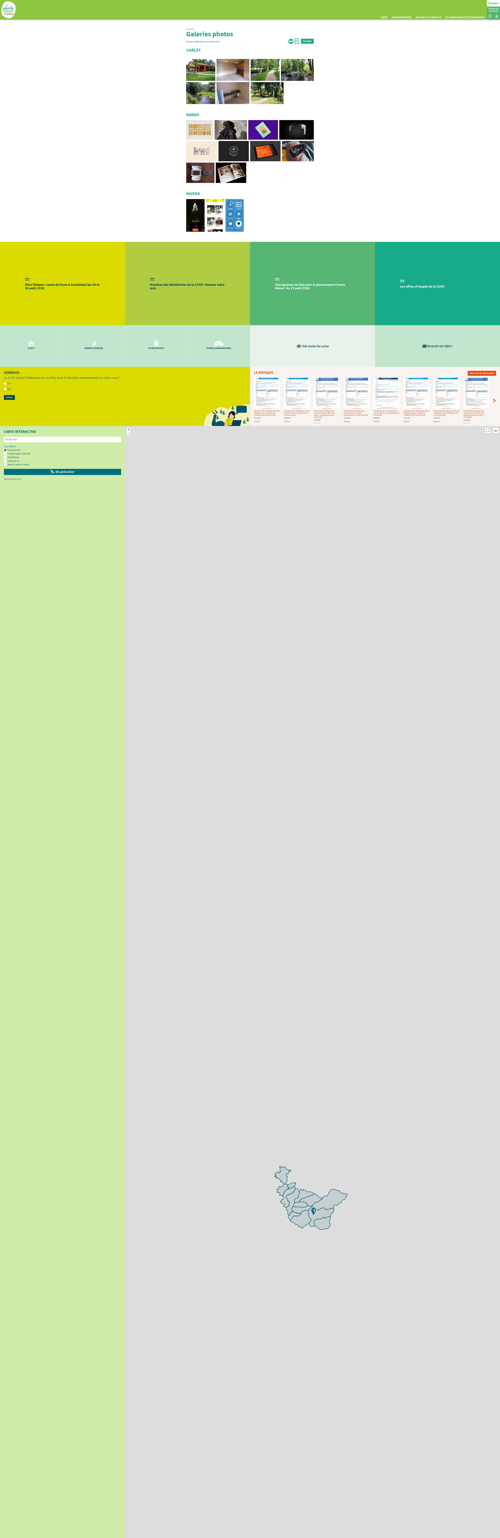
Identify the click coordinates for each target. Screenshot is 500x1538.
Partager (307, 41)
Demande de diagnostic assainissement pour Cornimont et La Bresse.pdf (356, 413)
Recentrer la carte (12, 479)
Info (27, 278)
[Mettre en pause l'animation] (226, 415)
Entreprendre (402, 17)
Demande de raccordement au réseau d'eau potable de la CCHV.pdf (386, 413)
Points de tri (13, 460)
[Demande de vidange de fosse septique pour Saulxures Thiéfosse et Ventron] (267, 394)
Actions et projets (428, 17)
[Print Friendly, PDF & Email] (293, 42)
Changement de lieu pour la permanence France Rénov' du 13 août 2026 (310, 286)
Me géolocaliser (65, 472)
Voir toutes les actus (315, 346)
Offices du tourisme (493, 10)
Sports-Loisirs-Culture (18, 464)
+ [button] (128, 429)
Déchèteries (13, 457)
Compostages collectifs (18, 453)
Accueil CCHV (13, 450)
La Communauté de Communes (465, 17)
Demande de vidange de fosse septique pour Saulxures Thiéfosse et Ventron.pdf (267, 413)
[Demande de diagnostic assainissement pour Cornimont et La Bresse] (357, 394)
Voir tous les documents (482, 373)
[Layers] (495, 430)
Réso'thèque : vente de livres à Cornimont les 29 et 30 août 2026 (62, 286)
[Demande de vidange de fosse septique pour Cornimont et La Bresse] (297, 394)
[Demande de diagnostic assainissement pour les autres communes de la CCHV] (327, 394)
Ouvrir (257, 421)
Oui (9, 383)
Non (9, 389)
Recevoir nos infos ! (440, 346)
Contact (493, 3)
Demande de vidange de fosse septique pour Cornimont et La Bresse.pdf (297, 413)
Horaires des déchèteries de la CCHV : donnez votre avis (187, 286)
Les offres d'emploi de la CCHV (422, 286)
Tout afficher (10, 446)
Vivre (384, 17)
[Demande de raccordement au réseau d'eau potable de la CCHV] (387, 394)
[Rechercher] (490, 16)
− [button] (128, 433)
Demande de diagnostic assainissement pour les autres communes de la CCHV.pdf (324, 414)
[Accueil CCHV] (313, 1211)
